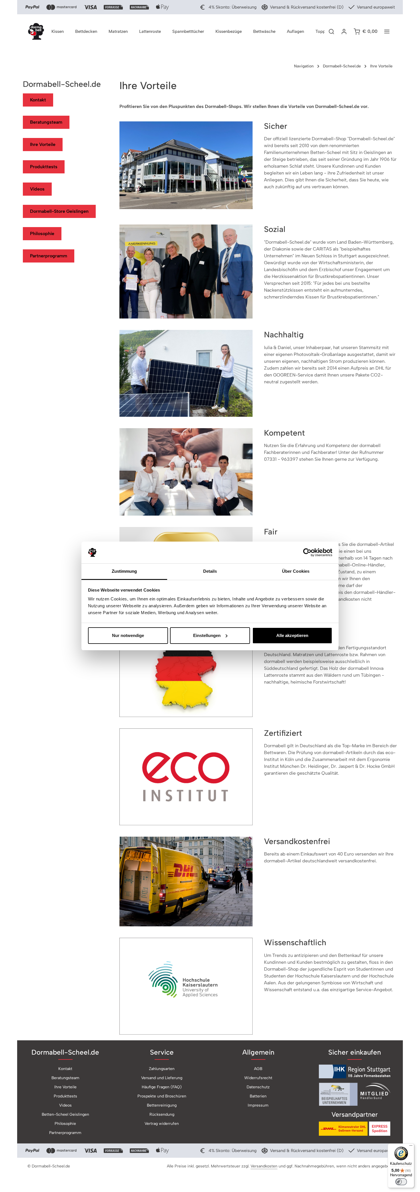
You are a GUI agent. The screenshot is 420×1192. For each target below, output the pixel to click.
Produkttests (43, 166)
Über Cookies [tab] (295, 571)
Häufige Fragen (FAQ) (162, 1087)
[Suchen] (331, 31)
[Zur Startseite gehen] (36, 31)
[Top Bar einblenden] (387, 31)
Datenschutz (258, 1087)
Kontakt (38, 100)
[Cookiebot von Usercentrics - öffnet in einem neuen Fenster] (307, 552)
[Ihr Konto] (344, 31)
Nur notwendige (128, 635)
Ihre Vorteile (42, 144)
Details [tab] (210, 571)
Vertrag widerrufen (162, 1123)
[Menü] (410, 1146)
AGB (258, 1068)
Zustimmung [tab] (124, 571)
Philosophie (42, 233)
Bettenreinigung (162, 1105)
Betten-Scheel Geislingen (65, 1114)
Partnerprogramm (48, 256)
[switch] (401, 1181)
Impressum (258, 1105)
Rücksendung (161, 1114)
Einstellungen (207, 635)
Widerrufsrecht (258, 1077)
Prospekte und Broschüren (161, 1096)
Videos (37, 189)
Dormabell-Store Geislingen (59, 211)
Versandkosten (264, 1166)
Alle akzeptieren (292, 635)
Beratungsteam (46, 122)
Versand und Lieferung (161, 1077)
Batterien (258, 1096)
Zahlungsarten (162, 1068)
